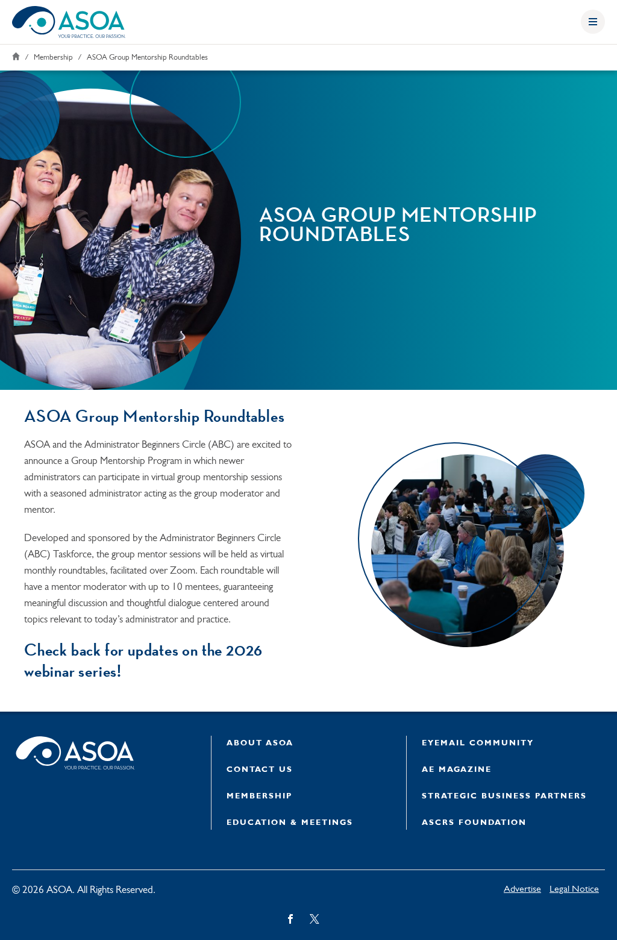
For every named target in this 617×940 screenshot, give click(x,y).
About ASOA (260, 743)
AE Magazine (457, 770)
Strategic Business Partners (504, 796)
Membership (53, 57)
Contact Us (260, 770)
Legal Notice (574, 889)
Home (16, 56)
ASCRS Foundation (474, 823)
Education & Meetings (290, 823)
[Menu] (593, 22)
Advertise (522, 889)
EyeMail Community (478, 743)
